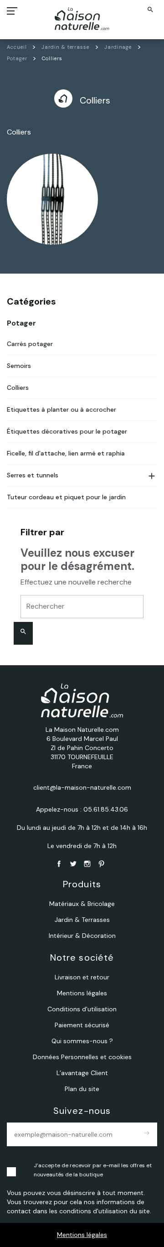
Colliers (18, 387)
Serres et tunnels (32, 475)
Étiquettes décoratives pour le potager (67, 431)
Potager (21, 323)
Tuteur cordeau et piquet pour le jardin (66, 497)
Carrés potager (30, 344)
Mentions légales (82, 1235)
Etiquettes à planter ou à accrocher (61, 409)
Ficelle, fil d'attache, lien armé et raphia (66, 453)
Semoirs (19, 366)
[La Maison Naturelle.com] (82, 18)
